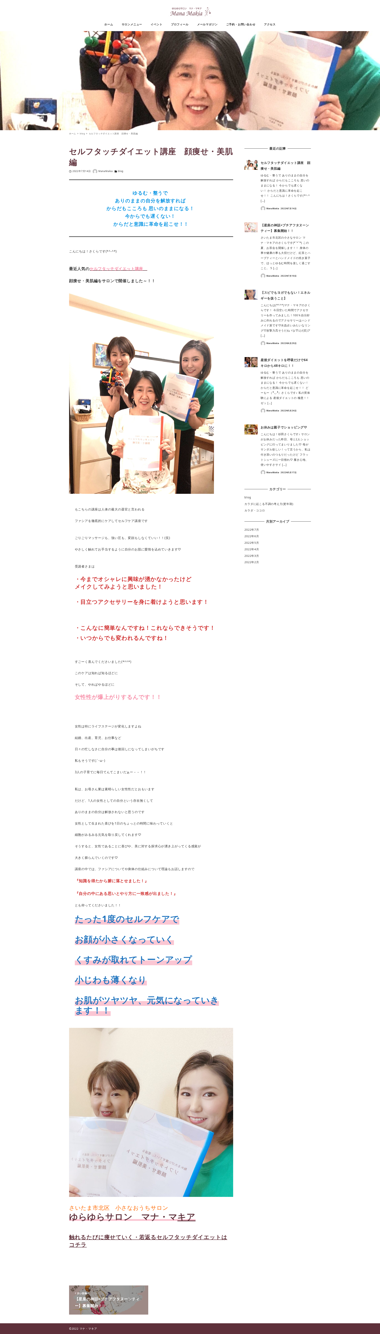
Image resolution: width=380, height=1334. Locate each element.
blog (120, 171)
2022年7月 (251, 529)
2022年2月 (251, 562)
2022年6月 (251, 536)
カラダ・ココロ (254, 510)
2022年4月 (251, 549)
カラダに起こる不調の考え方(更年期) (268, 504)
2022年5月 (251, 543)
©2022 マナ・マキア (83, 1328)
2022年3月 (251, 556)
